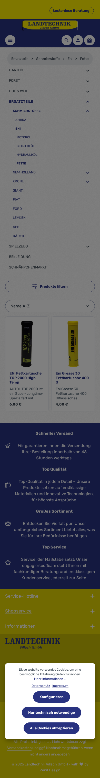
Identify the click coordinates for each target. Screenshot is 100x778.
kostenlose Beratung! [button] (72, 10)
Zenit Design (50, 770)
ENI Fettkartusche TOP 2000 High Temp (25, 378)
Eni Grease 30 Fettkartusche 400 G (72, 378)
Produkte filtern (53, 286)
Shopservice (18, 611)
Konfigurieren (51, 697)
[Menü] (10, 40)
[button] (88, 70)
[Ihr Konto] (78, 40)
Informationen (20, 626)
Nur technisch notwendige (51, 712)
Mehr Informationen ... (50, 679)
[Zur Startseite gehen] (50, 25)
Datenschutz (41, 686)
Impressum (60, 686)
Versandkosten (19, 748)
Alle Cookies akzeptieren (51, 728)
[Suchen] (67, 40)
